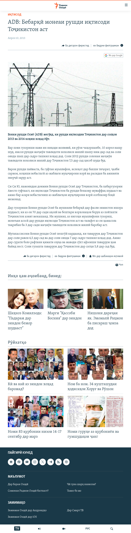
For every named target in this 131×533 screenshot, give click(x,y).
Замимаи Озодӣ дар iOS (22, 517)
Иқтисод (14, 14)
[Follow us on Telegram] (50, 462)
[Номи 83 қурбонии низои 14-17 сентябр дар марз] (35, 411)
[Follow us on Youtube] (27, 462)
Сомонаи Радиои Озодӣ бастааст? (28, 491)
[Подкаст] (66, 462)
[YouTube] (64, 528)
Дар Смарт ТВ (75, 510)
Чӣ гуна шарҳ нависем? (81, 484)
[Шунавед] (39, 528)
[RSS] (58, 462)
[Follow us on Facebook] (19, 462)
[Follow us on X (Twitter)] (42, 462)
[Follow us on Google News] (11, 462)
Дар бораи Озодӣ (18, 484)
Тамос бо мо (74, 491)
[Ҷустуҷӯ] (112, 528)
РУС (87, 528)
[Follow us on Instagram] (35, 462)
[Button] (75, 45)
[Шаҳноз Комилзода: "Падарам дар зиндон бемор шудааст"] (25, 299)
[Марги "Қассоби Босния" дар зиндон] (65, 299)
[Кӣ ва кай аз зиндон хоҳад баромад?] (35, 364)
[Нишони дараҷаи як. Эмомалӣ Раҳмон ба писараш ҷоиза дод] (105, 299)
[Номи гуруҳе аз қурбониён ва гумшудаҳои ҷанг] (95, 411)
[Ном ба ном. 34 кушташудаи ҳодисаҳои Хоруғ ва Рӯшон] (95, 364)
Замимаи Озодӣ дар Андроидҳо (27, 510)
